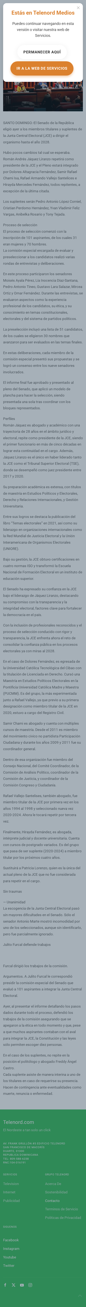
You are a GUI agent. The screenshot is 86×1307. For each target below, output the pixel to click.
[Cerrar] (78, 7)
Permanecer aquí (42, 52)
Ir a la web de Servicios (41, 68)
